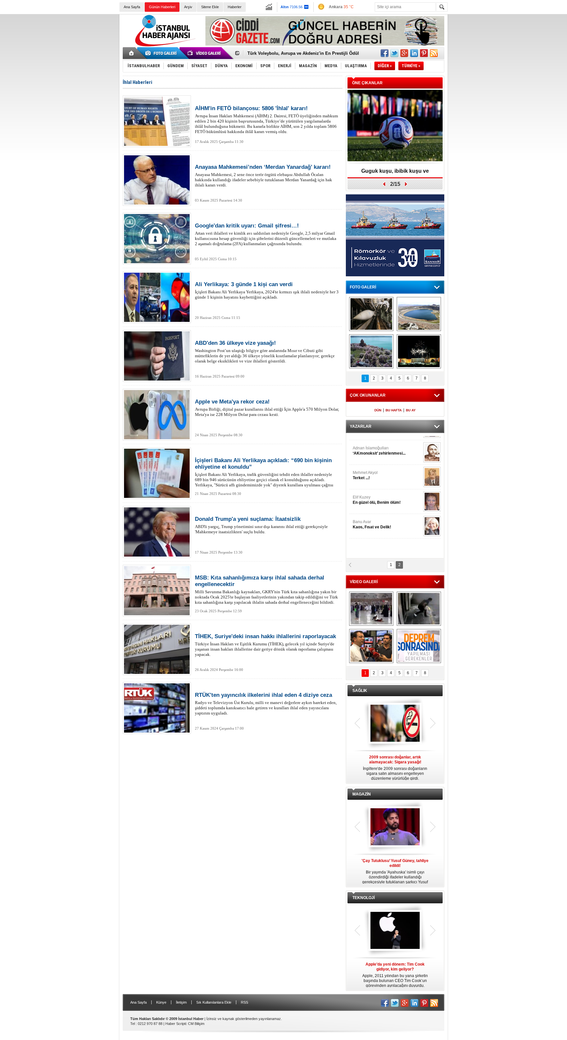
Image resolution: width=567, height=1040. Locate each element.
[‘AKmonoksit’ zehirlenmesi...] (432, 446)
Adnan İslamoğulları (379, 445)
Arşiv (188, 7)
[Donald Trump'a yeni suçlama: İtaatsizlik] (157, 532)
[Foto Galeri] (162, 53)
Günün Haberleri (162, 7)
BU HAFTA (394, 410)
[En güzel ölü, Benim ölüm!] (432, 495)
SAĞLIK (359, 690)
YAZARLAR (360, 426)
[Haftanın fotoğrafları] (419, 351)
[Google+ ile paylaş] (404, 53)
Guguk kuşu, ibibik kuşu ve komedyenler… (395, 173)
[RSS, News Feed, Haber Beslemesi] (434, 53)
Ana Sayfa (132, 7)
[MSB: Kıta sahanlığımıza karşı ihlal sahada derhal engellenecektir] (157, 591)
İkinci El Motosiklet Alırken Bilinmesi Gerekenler (296, 53)
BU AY (411, 410)
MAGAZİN (361, 794)
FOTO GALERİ (363, 287)
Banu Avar (372, 518)
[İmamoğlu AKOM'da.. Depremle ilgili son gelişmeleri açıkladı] (371, 646)
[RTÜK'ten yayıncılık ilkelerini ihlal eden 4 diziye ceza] (157, 708)
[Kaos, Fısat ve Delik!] (432, 520)
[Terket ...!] (432, 471)
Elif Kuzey (377, 494)
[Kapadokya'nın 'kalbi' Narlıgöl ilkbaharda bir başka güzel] (419, 314)
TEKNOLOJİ (363, 897)
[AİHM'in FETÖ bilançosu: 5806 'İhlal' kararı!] (157, 121)
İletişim (181, 1002)
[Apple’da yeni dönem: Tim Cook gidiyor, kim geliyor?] (395, 931)
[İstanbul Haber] (164, 46)
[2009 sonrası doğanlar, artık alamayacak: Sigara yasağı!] (395, 724)
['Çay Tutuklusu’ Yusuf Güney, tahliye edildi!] (395, 827)
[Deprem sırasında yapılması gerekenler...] (419, 646)
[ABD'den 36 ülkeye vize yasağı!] (157, 356)
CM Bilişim (196, 1024)
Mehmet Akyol (365, 469)
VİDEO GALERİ (364, 581)
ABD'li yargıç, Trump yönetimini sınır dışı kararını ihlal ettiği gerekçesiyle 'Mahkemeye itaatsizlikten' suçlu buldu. (261, 525)
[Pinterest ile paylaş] (424, 53)
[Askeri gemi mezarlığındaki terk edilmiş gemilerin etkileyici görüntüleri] (371, 314)
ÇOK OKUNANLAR (368, 395)
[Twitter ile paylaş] (394, 53)
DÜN (377, 410)
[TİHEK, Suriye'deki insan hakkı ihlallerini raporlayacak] (157, 649)
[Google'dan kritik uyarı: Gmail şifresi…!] (157, 239)
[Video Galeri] (204, 53)
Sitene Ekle (210, 7)
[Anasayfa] (132, 53)
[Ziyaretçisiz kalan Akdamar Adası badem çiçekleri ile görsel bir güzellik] (371, 351)
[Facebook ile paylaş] (384, 53)
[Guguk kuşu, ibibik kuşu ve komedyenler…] (395, 126)
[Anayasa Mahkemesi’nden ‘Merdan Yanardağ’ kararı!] (157, 180)
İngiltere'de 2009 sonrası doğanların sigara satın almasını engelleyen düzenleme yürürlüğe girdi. (395, 768)
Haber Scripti (175, 1024)
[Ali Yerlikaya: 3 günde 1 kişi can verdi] (157, 297)
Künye (161, 1002)
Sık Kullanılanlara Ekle (213, 1002)
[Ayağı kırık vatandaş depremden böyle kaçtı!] (419, 609)
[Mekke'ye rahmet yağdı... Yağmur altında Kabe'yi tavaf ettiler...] (371, 609)
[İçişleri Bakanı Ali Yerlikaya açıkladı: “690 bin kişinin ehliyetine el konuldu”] (157, 473)
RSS (244, 1002)
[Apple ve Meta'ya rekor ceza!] (157, 415)
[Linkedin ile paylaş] (414, 53)
